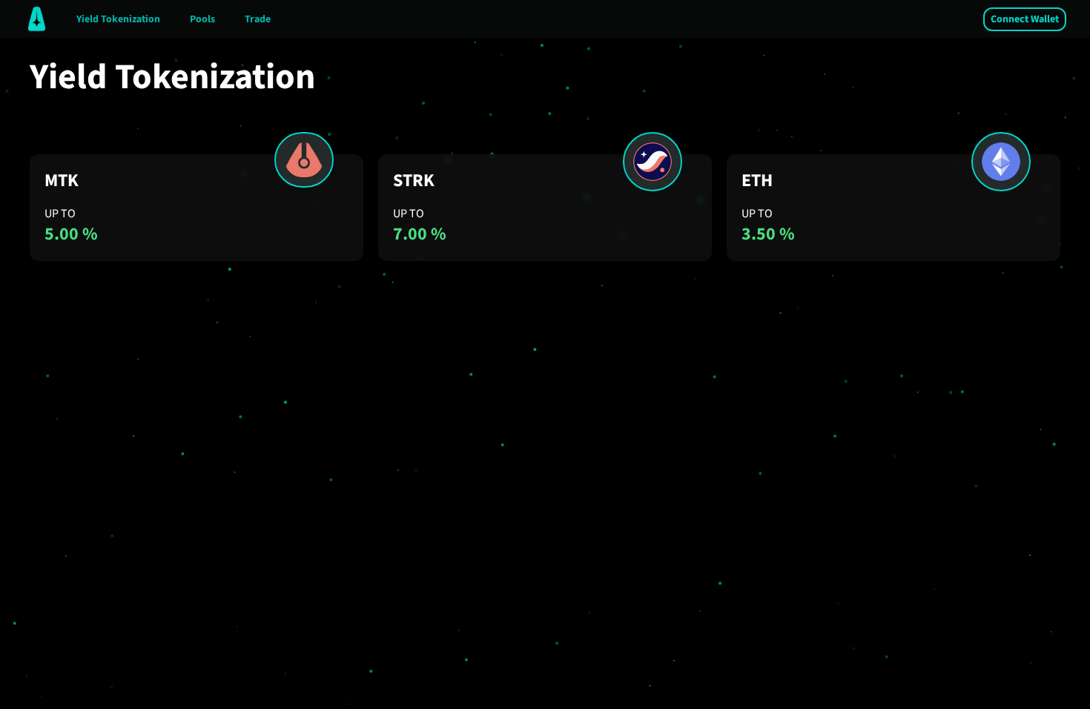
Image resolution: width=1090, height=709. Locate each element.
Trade (258, 19)
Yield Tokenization (118, 19)
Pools (202, 19)
